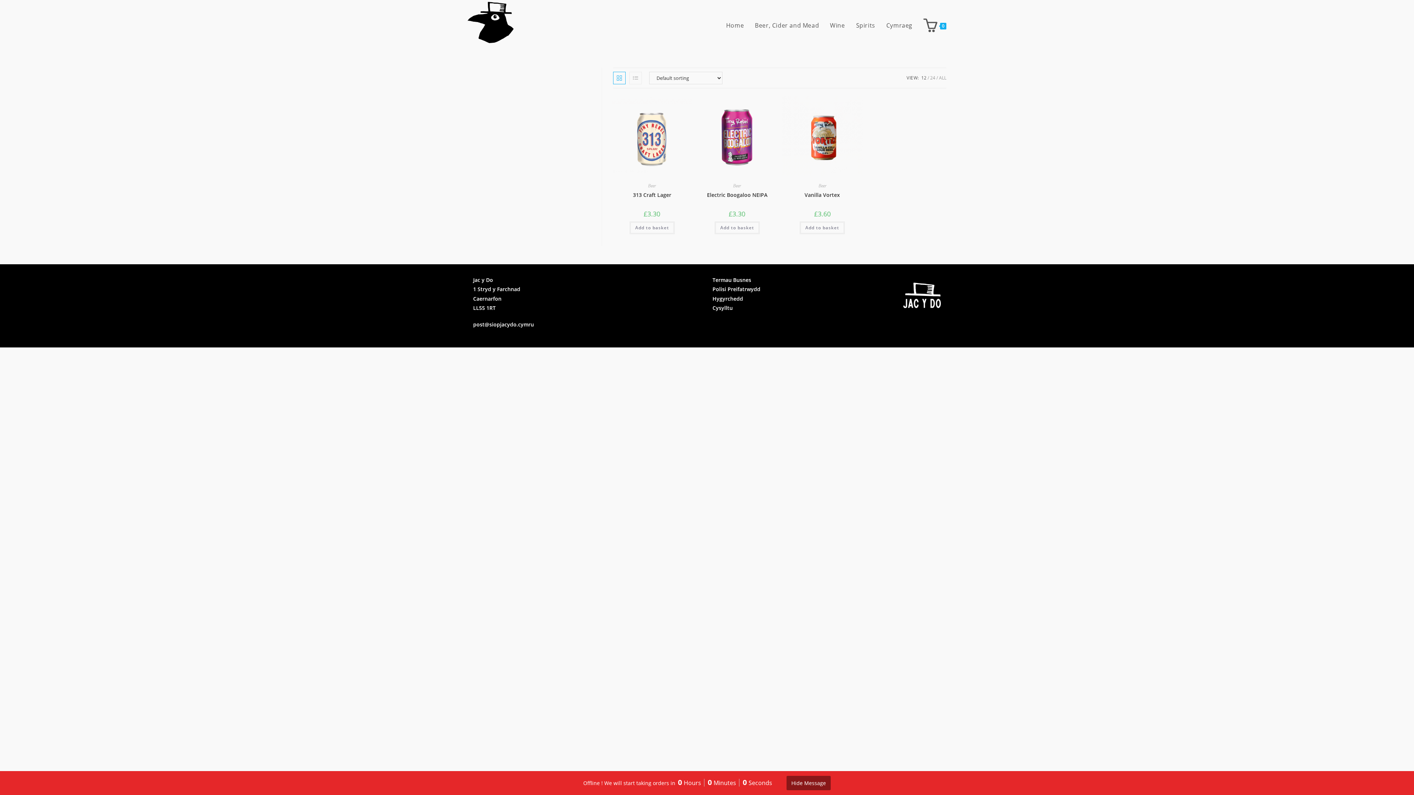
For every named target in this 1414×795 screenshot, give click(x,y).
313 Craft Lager (652, 194)
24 (932, 78)
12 (923, 78)
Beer (652, 186)
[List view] (635, 78)
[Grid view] (619, 78)
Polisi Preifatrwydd (736, 289)
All (942, 78)
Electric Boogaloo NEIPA (737, 194)
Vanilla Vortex (822, 194)
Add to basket (652, 228)
